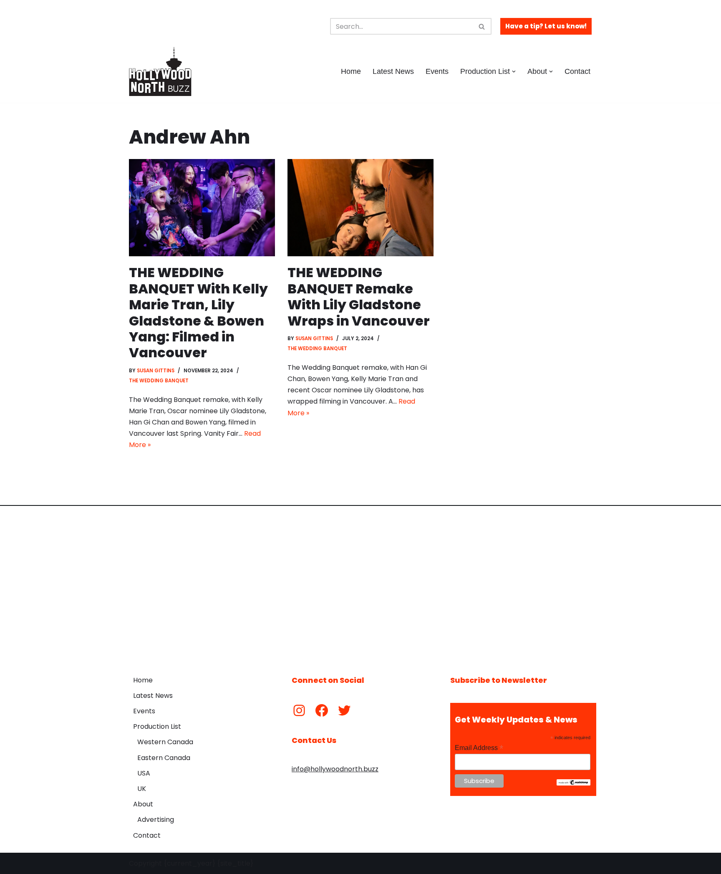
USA (143, 773)
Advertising (155, 819)
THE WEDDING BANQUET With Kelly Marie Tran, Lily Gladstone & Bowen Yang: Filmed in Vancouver (198, 312)
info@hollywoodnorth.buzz (335, 769)
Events (437, 71)
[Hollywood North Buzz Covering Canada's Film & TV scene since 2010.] (160, 71)
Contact (577, 71)
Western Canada (165, 742)
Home (351, 71)
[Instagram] (299, 710)
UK (141, 788)
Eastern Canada (163, 758)
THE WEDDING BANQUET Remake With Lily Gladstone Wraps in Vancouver (358, 296)
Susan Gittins (155, 370)
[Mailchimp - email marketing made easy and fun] (573, 783)
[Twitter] (344, 710)
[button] (514, 71)
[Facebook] (321, 710)
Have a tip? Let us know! (546, 26)
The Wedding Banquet (159, 380)
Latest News (393, 71)
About (143, 804)
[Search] (482, 26)
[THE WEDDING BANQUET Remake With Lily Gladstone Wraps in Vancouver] (360, 207)
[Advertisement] (360, 584)
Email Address (479, 748)
